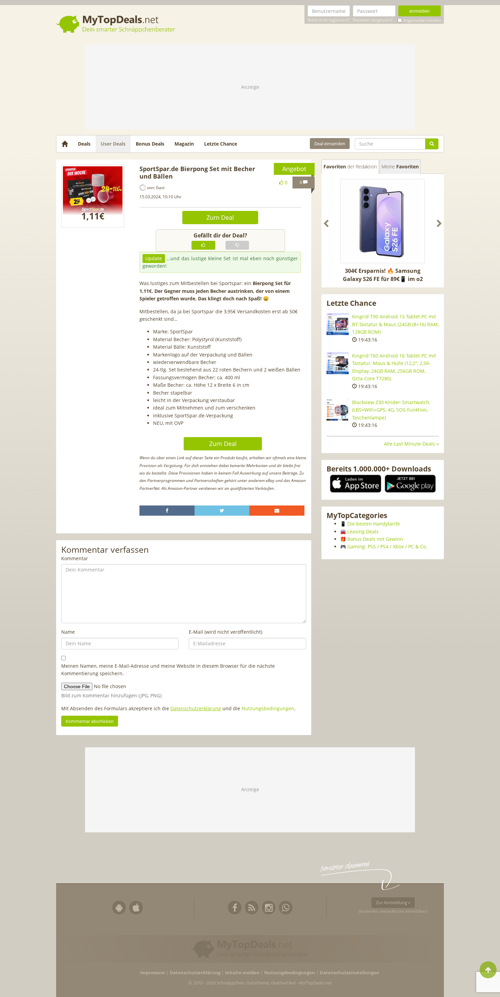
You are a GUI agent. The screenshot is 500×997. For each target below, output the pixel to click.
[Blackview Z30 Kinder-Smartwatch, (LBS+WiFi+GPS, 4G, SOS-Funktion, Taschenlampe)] (338, 410)
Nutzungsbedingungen (267, 708)
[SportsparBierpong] (92, 196)
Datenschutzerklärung (195, 708)
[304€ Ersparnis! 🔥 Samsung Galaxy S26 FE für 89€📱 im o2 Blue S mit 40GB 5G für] (382, 221)
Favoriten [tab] (350, 166)
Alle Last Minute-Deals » (411, 444)
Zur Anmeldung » (393, 902)
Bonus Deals (150, 143)
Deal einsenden (329, 143)
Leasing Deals (363, 531)
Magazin (184, 143)
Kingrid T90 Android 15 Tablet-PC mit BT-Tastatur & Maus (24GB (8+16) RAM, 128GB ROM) (395, 324)
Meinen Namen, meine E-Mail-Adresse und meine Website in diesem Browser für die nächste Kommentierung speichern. (168, 670)
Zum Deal (220, 217)
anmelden (419, 11)
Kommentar (74, 558)
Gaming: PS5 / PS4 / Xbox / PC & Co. (387, 546)
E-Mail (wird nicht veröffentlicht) (225, 632)
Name (68, 632)
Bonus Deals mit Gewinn (375, 539)
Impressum (152, 973)
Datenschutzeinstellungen (349, 973)
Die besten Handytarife (373, 523)
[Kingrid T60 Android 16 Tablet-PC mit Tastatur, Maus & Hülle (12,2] (338, 363)
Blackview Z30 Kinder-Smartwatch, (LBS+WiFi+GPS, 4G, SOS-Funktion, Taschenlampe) (391, 410)
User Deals (113, 143)
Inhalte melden (242, 973)
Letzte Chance (220, 143)
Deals (84, 143)
